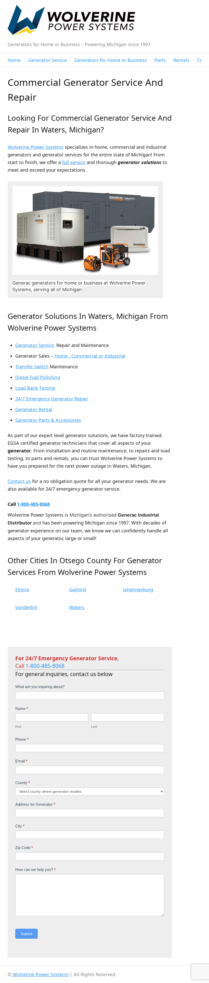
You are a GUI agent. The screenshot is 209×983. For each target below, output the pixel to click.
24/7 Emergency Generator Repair (51, 399)
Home (14, 60)
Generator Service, (35, 345)
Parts (160, 60)
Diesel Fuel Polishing (37, 377)
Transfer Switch (31, 366)
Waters (76, 607)
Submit (26, 934)
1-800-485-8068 (33, 504)
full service (73, 162)
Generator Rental (33, 409)
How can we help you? (35, 869)
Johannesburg (138, 589)
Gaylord (77, 589)
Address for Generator (35, 804)
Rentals (181, 60)
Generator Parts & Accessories (48, 420)
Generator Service (47, 60)
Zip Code (24, 847)
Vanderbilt (26, 607)
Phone (22, 739)
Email (21, 761)
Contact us (19, 481)
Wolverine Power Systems (35, 147)
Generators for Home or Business (110, 60)
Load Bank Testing (35, 388)
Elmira (22, 589)
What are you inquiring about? (39, 686)
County (22, 782)
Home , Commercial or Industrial (90, 356)
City (19, 826)
